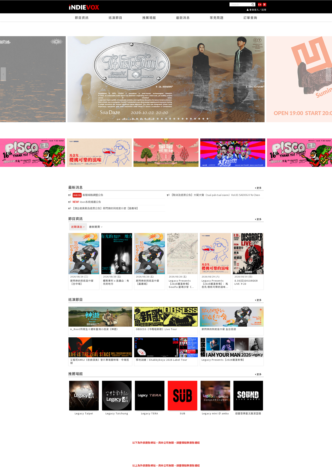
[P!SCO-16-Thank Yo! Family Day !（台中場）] (32, 152)
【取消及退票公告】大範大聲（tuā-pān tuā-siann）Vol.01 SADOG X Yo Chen (215, 195)
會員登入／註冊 (257, 9)
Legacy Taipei (84, 413)
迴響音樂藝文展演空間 (248, 413)
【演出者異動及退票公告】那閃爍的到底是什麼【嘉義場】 (105, 208)
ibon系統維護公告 (87, 202)
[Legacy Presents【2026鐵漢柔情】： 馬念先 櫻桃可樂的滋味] (99, 152)
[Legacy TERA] (149, 395)
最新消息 (183, 17)
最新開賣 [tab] (95, 226)
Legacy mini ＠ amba (215, 413)
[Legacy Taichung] (117, 395)
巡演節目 (115, 17)
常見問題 (217, 17)
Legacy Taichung (116, 413)
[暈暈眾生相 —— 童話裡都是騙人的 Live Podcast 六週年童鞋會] (166, 152)
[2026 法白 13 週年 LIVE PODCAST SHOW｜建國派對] (232, 152)
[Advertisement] (166, 454)
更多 (258, 188)
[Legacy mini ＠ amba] (215, 395)
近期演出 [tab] (77, 226)
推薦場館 (149, 17)
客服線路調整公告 (88, 195)
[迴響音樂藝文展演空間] (248, 395)
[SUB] (182, 395)
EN (259, 4)
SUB (182, 413)
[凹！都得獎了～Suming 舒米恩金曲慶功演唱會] (166, 79)
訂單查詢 (250, 17)
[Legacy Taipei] (84, 395)
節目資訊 (82, 17)
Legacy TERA (149, 413)
